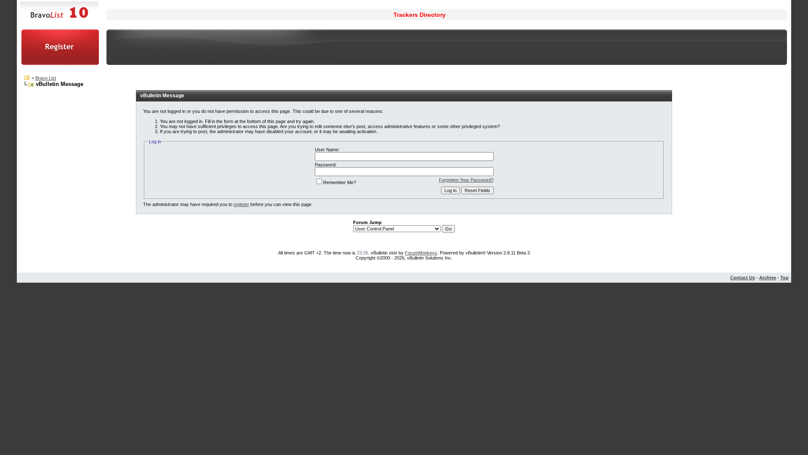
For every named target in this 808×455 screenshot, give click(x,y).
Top (784, 277)
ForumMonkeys (421, 252)
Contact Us (742, 277)
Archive (767, 277)
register (241, 204)
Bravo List (45, 77)
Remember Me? (339, 182)
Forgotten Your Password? (466, 179)
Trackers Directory (419, 14)
